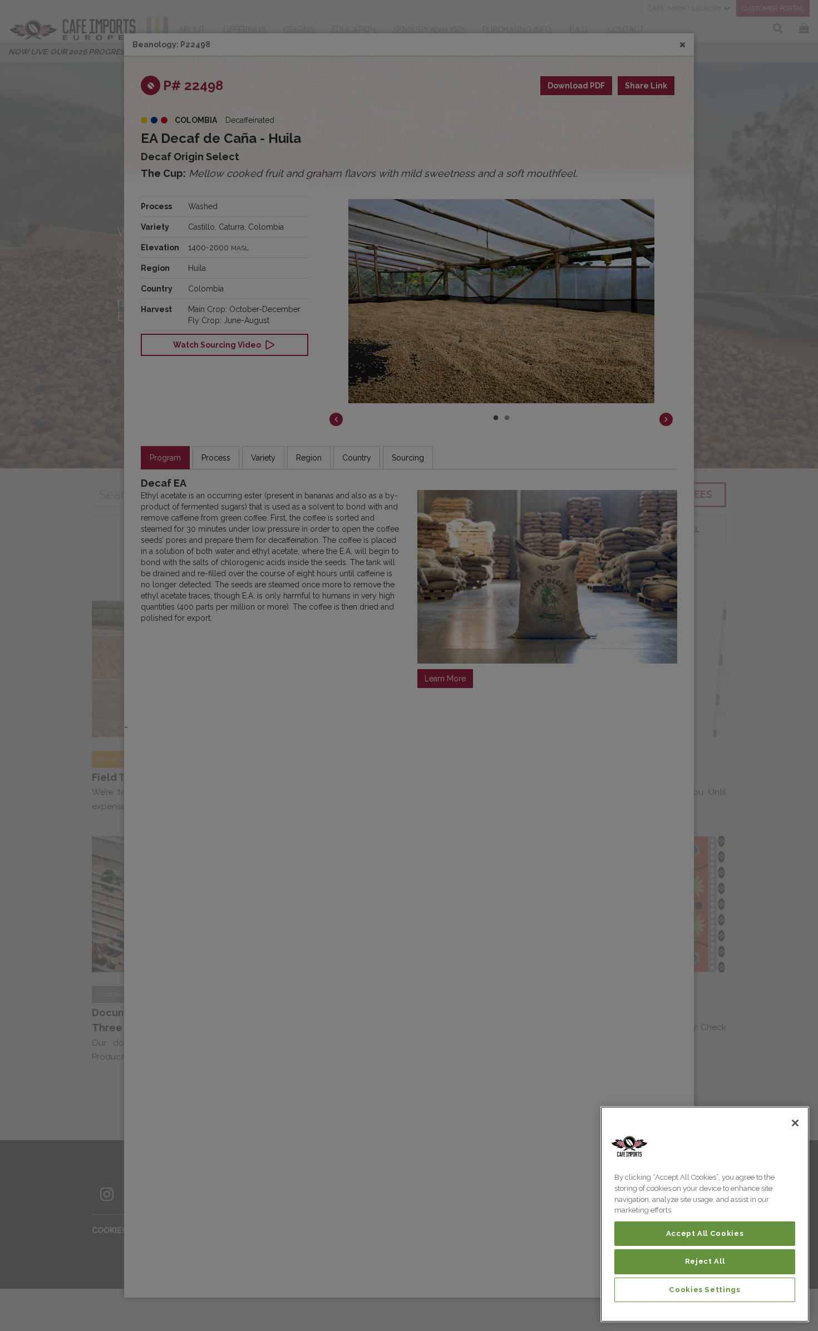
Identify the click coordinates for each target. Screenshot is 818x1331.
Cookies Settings (705, 1289)
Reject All (705, 1261)
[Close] (795, 1123)
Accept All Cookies (705, 1233)
